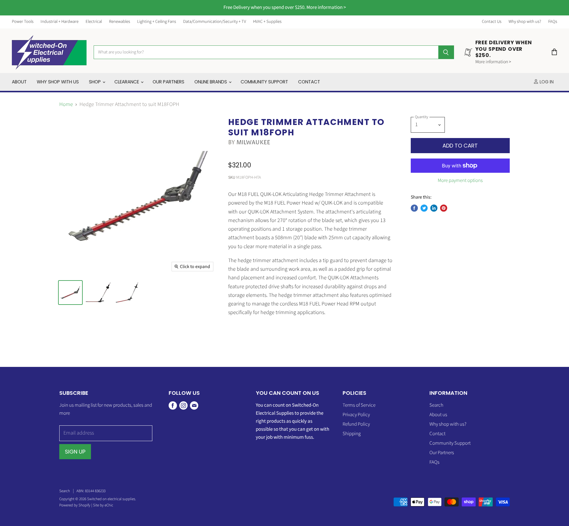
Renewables (119, 21)
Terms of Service (359, 405)
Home (66, 105)
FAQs (552, 21)
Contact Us (491, 21)
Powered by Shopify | (76, 505)
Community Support (264, 82)
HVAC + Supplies (267, 21)
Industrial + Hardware (60, 21)
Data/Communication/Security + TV (214, 21)
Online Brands (211, 82)
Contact (309, 82)
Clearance (127, 82)
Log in (546, 82)
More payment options (460, 180)
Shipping (352, 433)
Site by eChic (103, 505)
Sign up (75, 451)
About (19, 82)
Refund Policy (356, 424)
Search (436, 405)
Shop (95, 82)
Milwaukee (253, 142)
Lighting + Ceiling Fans (156, 21)
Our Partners (168, 82)
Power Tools (22, 21)
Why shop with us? (525, 21)
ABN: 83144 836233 (91, 491)
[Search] (446, 52)
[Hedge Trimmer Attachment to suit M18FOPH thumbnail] (70, 292)
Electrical (94, 21)
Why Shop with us (58, 82)
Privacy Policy (356, 414)
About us (438, 414)
